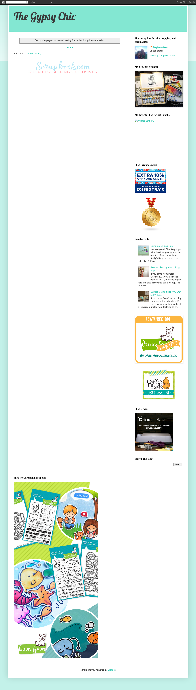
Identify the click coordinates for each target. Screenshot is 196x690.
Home (70, 47)
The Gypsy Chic (44, 16)
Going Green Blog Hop (162, 246)
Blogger (111, 670)
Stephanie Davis (160, 47)
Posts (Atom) (34, 53)
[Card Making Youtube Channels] (151, 230)
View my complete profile (162, 55)
